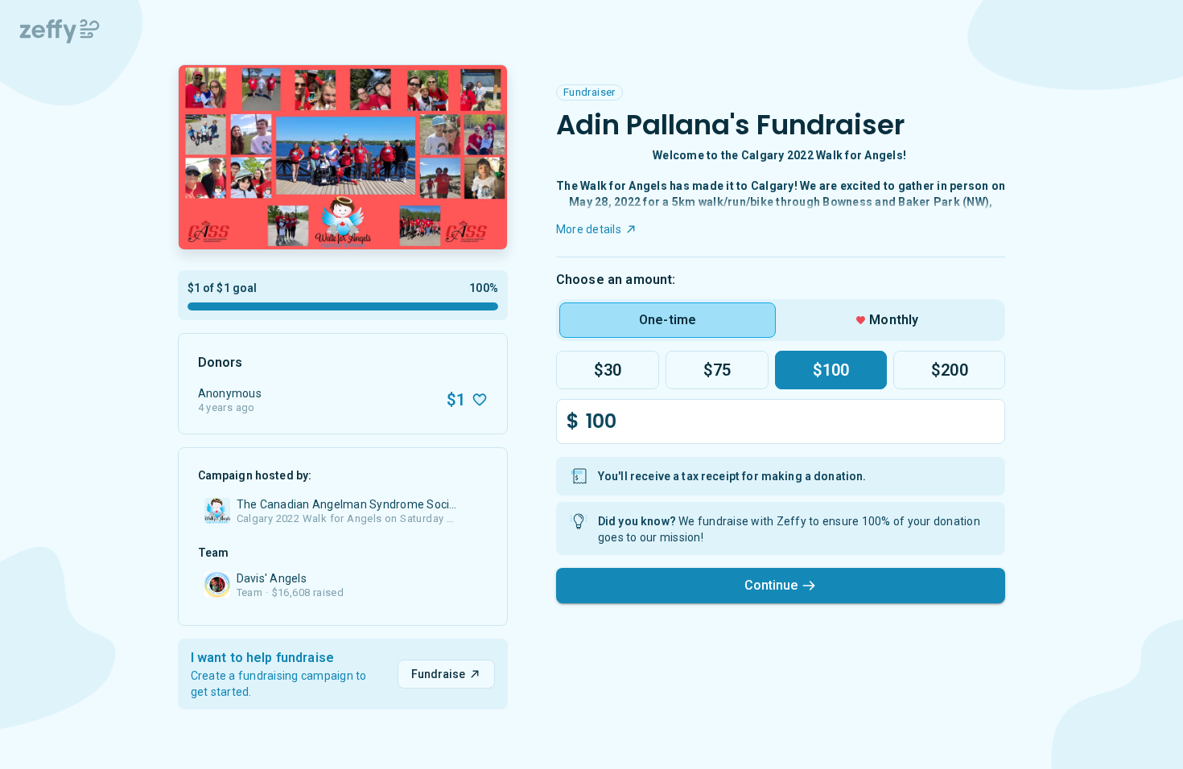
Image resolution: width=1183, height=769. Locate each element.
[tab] (667, 320)
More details (588, 229)
